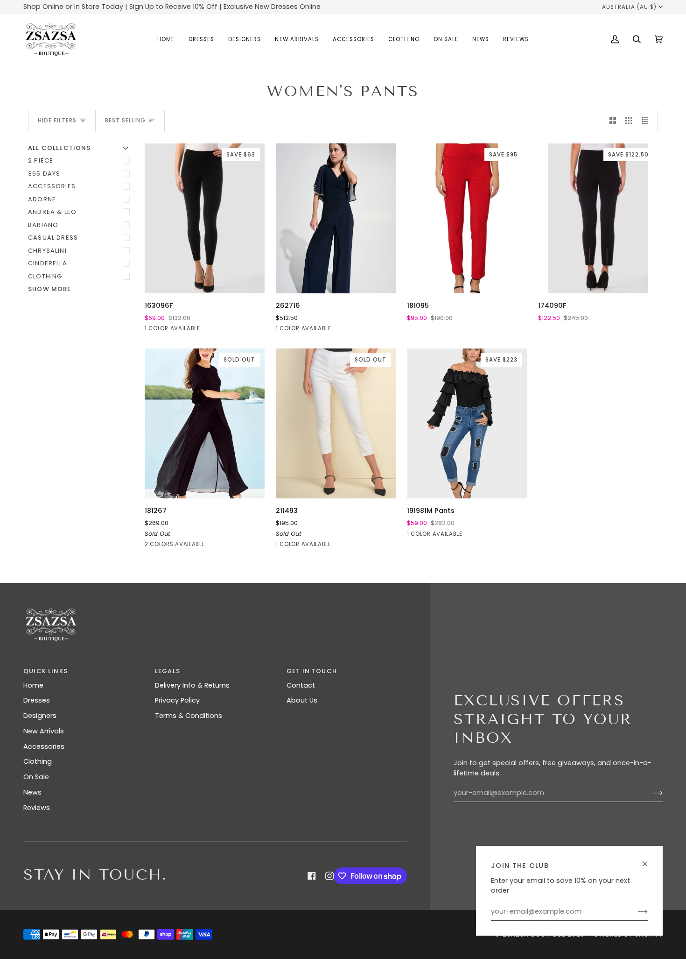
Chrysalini (47, 250)
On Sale (36, 776)
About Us (302, 700)
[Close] (649, 860)
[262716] (336, 218)
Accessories (52, 186)
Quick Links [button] (45, 671)
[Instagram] (329, 876)
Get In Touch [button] (312, 671)
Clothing (45, 276)
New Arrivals (43, 731)
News (32, 792)
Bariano (43, 224)
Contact (301, 685)
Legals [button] (167, 671)
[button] (201, 39)
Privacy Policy (177, 700)
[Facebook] (312, 876)
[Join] (635, 911)
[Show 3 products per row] (629, 121)
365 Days (44, 173)
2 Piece (40, 160)
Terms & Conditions (188, 715)
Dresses (36, 700)
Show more (49, 288)
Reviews (36, 807)
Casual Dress (53, 237)
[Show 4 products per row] (647, 121)
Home (33, 685)
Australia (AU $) (629, 7)
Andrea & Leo (52, 211)
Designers (39, 715)
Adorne (42, 199)
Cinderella (47, 263)
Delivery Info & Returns (192, 685)
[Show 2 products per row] (613, 121)
